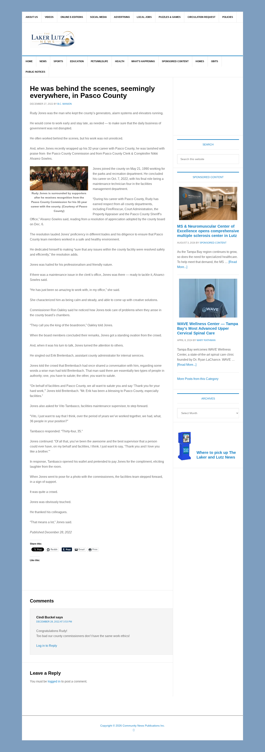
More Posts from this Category (197, 378)
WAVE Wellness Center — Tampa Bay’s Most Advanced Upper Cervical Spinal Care (207, 328)
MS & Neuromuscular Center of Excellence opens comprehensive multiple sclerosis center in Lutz (208, 231)
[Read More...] (186, 364)
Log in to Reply (46, 645)
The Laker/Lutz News (142, 39)
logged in (54, 681)
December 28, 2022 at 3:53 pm (54, 621)
